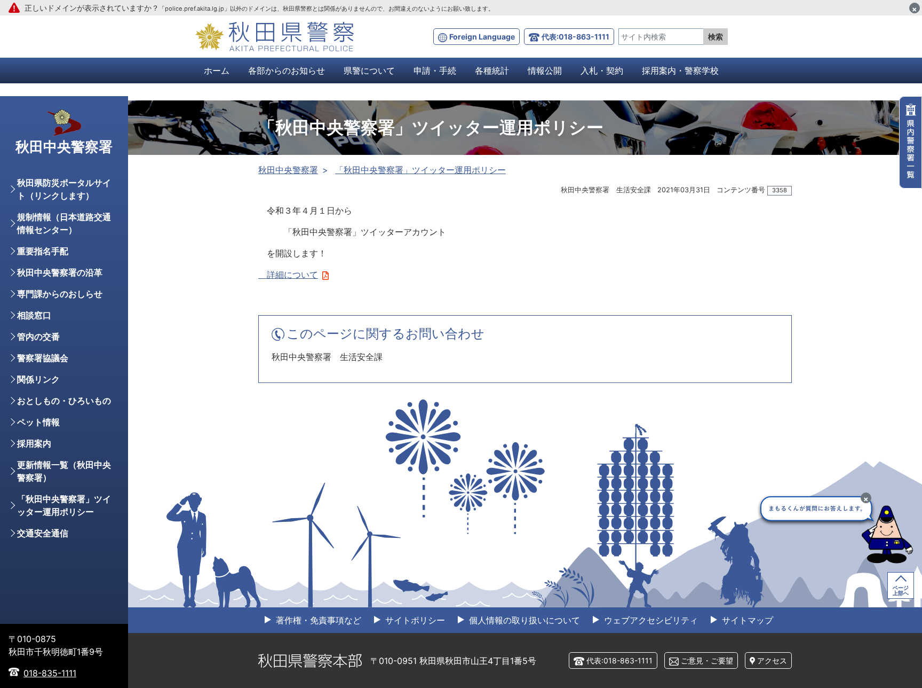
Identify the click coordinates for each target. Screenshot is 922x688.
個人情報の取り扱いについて (523, 620)
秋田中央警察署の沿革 (59, 272)
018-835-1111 (49, 673)
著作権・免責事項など (317, 620)
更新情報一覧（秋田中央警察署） (64, 471)
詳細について (288, 274)
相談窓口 (34, 315)
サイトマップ (746, 620)
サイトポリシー (414, 620)
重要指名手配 (42, 251)
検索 (715, 36)
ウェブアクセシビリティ (649, 620)
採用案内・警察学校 (680, 70)
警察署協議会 (42, 358)
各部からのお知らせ (286, 70)
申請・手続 (435, 70)
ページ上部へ (901, 590)
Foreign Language (482, 36)
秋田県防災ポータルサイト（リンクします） (64, 189)
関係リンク (38, 379)
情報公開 (545, 70)
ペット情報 (38, 422)
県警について (369, 70)
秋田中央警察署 (288, 170)
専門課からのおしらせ (59, 293)
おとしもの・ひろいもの (64, 400)
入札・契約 (602, 70)
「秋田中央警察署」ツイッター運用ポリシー (420, 170)
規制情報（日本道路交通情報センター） (64, 223)
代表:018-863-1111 (575, 36)
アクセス (772, 660)
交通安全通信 (42, 533)
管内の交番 (38, 336)
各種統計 (492, 70)
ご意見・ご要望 (707, 660)
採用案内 (34, 443)
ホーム (216, 70)
